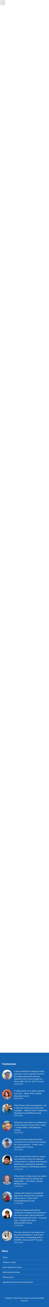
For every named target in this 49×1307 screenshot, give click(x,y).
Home (5, 1257)
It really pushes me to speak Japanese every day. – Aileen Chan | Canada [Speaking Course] (29, 1093)
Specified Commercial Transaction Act (18, 1282)
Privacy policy (8, 1277)
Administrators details (11, 1272)
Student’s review (9, 1262)
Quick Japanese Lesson (12, 1267)
